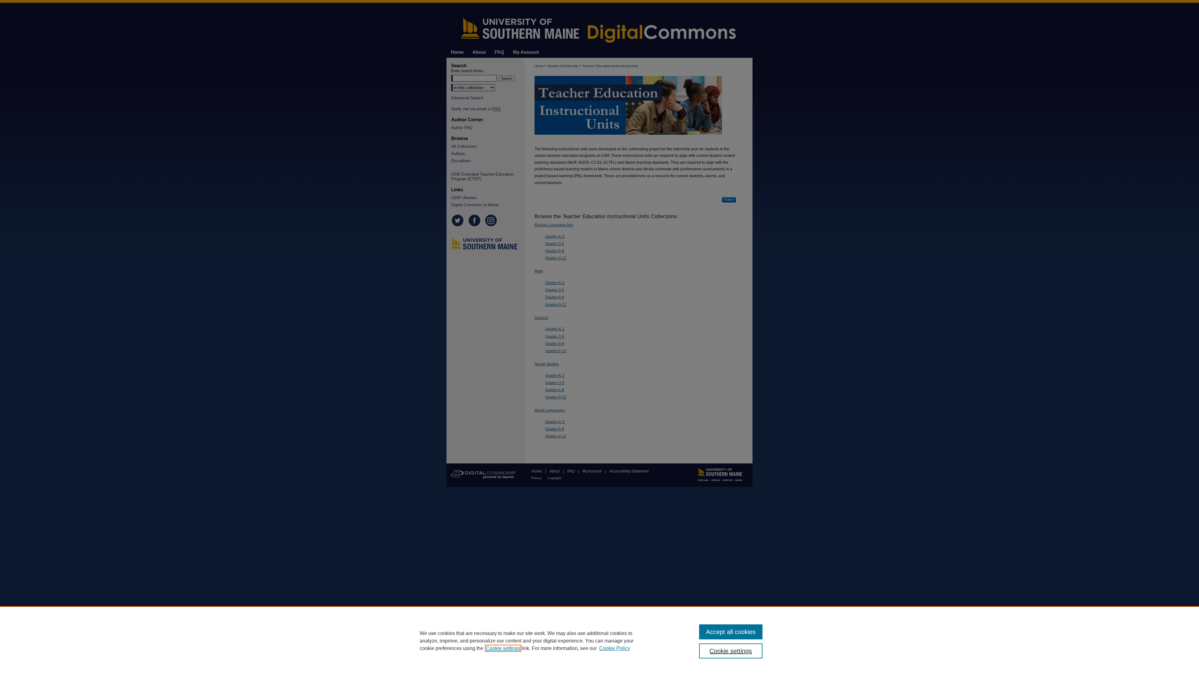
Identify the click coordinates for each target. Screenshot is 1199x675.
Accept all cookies (731, 631)
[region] (599, 640)
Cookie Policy (614, 648)
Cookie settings (503, 648)
